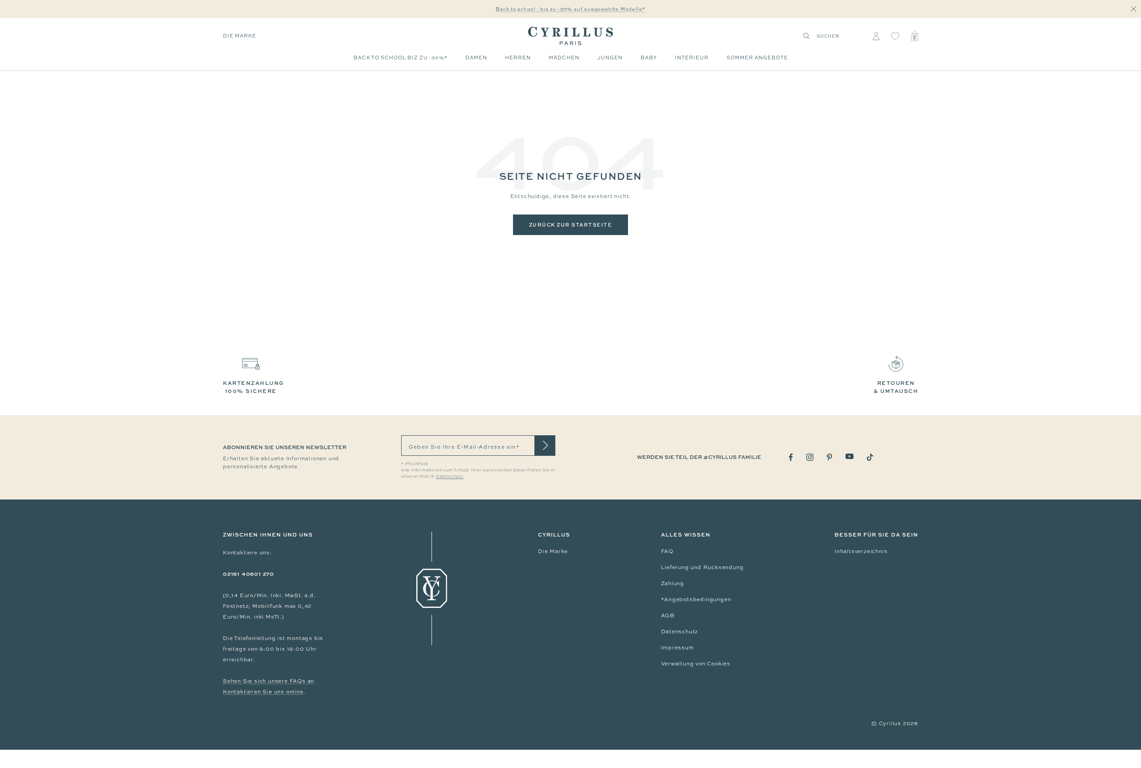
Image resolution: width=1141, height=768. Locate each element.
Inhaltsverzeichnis (860, 551)
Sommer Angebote (757, 57)
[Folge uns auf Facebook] (791, 457)
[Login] (876, 36)
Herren (518, 57)
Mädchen (564, 57)
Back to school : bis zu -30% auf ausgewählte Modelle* (570, 9)
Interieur (692, 57)
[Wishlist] (895, 36)
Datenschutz (679, 631)
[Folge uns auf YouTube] (849, 456)
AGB (668, 615)
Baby (648, 57)
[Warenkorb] (914, 36)
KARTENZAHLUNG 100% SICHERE (253, 387)
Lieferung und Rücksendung (702, 567)
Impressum (677, 647)
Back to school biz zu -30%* (400, 57)
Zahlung (673, 583)
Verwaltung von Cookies (696, 663)
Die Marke (239, 36)
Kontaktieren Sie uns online (263, 691)
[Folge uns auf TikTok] (870, 457)
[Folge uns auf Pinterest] (829, 457)
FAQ (667, 551)
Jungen (610, 57)
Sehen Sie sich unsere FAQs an (268, 681)
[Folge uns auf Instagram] (809, 457)
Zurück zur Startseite (570, 224)
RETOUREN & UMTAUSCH (896, 387)
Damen (476, 57)
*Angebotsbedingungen (696, 599)
